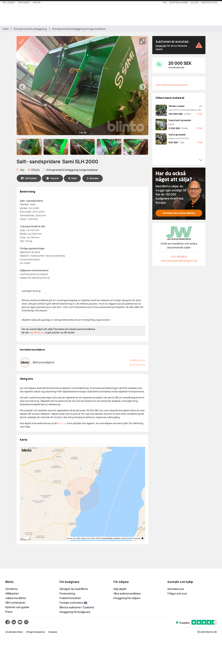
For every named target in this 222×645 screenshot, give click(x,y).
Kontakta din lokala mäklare (179, 213)
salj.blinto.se (36, 332)
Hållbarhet (12, 593)
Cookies (52, 631)
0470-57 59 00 (137, 364)
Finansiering (67, 593)
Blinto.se (61, 423)
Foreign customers (71, 602)
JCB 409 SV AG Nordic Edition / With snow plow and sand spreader (185, 110)
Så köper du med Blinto (73, 589)
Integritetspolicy (35, 631)
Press (9, 612)
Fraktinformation (70, 598)
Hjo (22, 170)
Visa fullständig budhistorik (172, 84)
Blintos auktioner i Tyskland (76, 607)
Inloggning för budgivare (74, 612)
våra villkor (134, 307)
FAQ (165, 2)
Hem (6, 29)
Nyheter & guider (178, 2)
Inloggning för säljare (126, 598)
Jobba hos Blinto (15, 598)
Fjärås (171, 124)
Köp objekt (24, 2)
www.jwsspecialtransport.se (179, 260)
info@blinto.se (137, 360)
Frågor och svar (177, 593)
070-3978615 (179, 257)
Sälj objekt (8, 2)
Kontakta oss (209, 2)
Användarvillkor (14, 631)
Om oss (36, 2)
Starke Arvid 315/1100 (179, 138)
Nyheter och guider (17, 607)
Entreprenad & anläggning (30, 29)
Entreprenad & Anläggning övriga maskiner (79, 29)
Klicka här (161, 45)
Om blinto (11, 589)
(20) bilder (31, 178)
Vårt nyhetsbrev (15, 602)
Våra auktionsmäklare (127, 593)
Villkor (194, 2)
